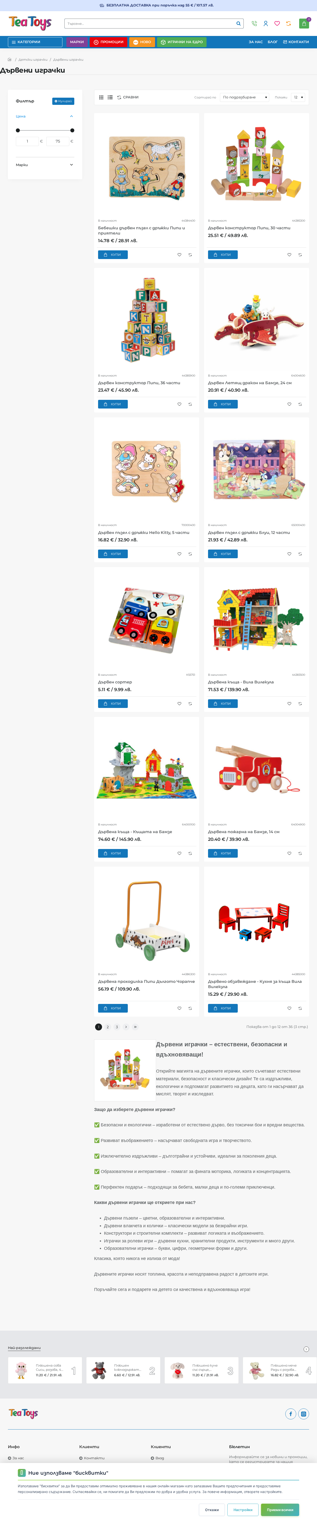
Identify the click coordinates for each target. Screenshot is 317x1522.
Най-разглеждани (24, 1348)
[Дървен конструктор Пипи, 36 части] (146, 320)
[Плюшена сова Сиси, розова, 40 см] (21, 1370)
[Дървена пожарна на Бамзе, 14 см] (256, 769)
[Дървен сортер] (146, 619)
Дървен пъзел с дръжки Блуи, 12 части (249, 532)
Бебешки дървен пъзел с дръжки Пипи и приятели (141, 230)
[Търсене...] (238, 23)
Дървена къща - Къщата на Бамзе (135, 831)
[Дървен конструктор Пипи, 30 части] (256, 165)
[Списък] (110, 97)
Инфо (14, 1446)
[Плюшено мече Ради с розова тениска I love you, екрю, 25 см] (256, 1370)
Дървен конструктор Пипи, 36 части (139, 382)
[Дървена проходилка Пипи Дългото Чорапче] (146, 919)
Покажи (281, 97)
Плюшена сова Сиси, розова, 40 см (49, 1367)
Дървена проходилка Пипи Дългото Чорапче (146, 981)
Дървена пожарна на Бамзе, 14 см (244, 831)
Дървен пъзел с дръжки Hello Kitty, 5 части (143, 532)
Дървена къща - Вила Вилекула (241, 682)
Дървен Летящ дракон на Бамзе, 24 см (250, 382)
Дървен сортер (115, 682)
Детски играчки (33, 59)
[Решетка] (101, 97)
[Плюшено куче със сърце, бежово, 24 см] (178, 1370)
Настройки (243, 1510)
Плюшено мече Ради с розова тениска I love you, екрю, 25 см (284, 1367)
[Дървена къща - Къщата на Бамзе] (146, 769)
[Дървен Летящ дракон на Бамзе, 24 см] (256, 320)
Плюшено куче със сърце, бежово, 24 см (205, 1367)
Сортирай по (205, 97)
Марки (22, 165)
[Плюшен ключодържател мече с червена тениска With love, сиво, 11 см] (99, 1370)
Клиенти (89, 1446)
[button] (113, 254)
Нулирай (65, 101)
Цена (21, 116)
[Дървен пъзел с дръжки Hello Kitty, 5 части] (146, 470)
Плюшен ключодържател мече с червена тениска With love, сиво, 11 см (128, 1367)
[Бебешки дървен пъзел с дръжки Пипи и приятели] (146, 165)
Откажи (212, 1510)
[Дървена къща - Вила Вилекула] (256, 619)
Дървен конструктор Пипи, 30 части (249, 228)
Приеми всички (280, 1510)
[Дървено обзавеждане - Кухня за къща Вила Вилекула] (256, 919)
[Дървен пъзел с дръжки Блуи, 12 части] (256, 470)
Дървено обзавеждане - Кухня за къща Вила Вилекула (255, 984)
